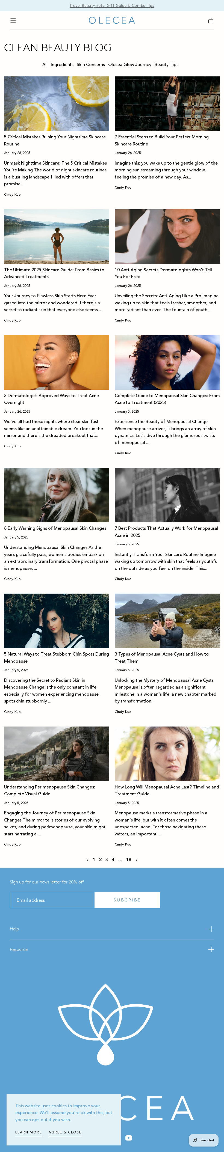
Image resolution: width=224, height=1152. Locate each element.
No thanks (112, 629)
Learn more (28, 1132)
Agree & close (65, 1132)
